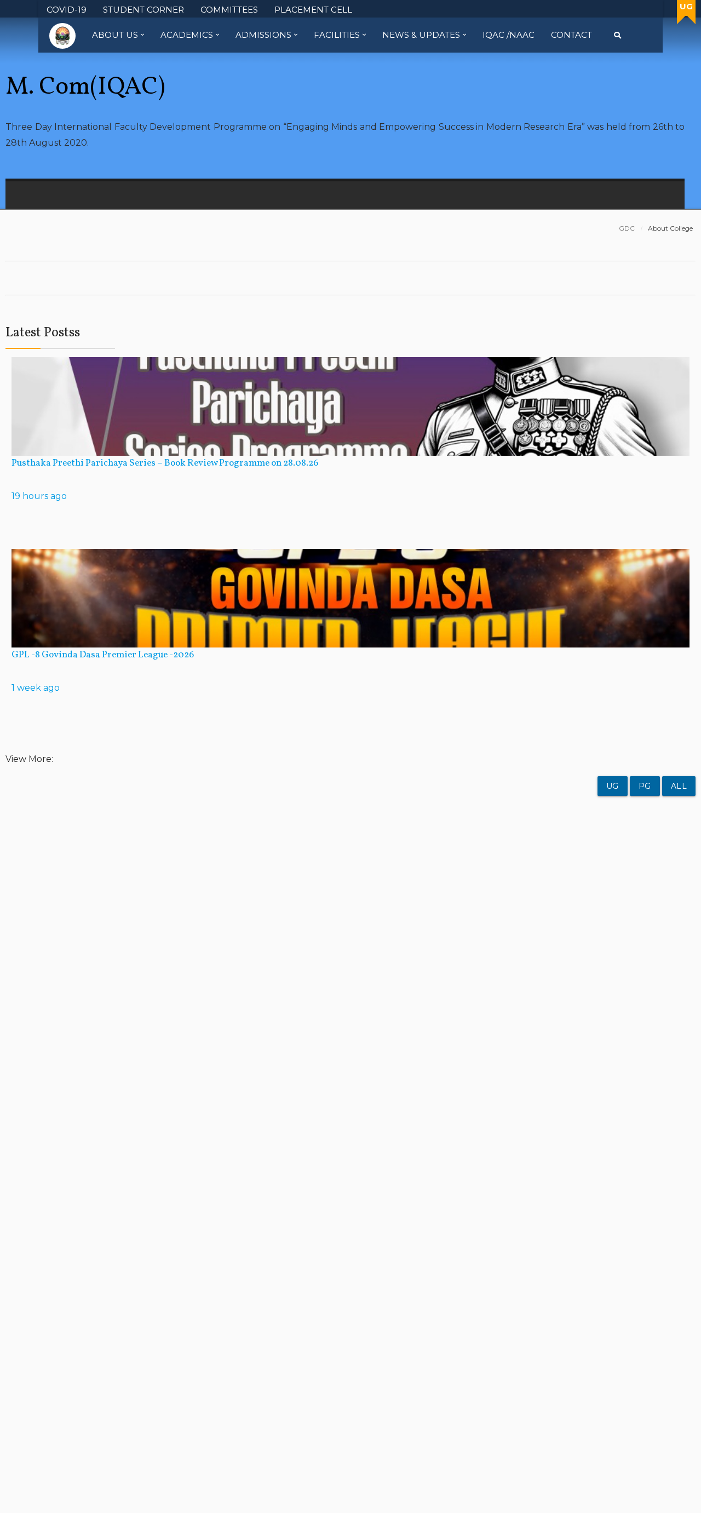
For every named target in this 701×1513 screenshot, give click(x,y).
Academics (186, 35)
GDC (627, 228)
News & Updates (421, 35)
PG (645, 786)
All (679, 786)
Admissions (263, 35)
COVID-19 (67, 9)
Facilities (337, 35)
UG (612, 786)
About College (670, 228)
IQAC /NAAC (508, 35)
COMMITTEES (229, 9)
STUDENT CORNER (143, 9)
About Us (115, 35)
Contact (571, 35)
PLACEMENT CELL (313, 9)
